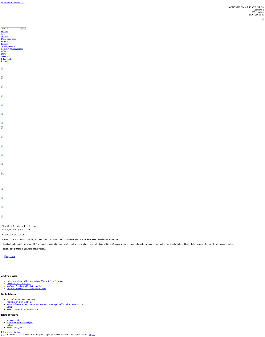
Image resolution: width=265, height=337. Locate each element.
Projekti (4, 41)
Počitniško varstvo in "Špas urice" (21, 299)
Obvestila (5, 36)
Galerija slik (6, 56)
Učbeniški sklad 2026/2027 (19, 283)
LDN (13, 2)
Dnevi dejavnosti (8, 39)
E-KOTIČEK (7, 59)
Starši (3, 54)
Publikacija (21, 2)
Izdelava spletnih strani (11, 332)
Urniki (9, 307)
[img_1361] (9, 256)
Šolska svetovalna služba (12, 49)
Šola (3, 34)
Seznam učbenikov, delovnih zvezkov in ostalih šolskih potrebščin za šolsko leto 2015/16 (45, 304)
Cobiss (10, 325)
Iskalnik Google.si (14, 327)
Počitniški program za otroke (19, 302)
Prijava (92, 334)
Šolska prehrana (8, 46)
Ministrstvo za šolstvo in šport (20, 322)
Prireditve (5, 44)
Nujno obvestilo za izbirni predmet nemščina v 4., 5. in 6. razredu (35, 281)
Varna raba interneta (15, 320)
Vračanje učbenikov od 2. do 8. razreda (24, 286)
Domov (4, 31)
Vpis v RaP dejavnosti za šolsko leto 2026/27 (26, 288)
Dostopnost (6, 2)
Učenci (4, 51)
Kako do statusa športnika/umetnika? (23, 309)
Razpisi (4, 61)
